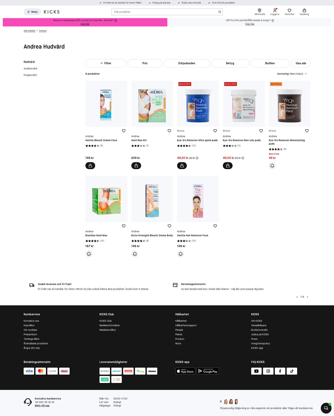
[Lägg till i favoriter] (123, 130)
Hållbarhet (181, 320)
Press (254, 338)
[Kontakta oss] (326, 408)
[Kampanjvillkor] (197, 158)
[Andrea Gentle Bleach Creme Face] (106, 125)
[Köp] (90, 165)
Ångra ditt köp (32, 348)
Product (179, 338)
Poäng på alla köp (161, 2)
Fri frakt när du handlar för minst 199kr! (122, 2)
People (179, 329)
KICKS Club (106, 320)
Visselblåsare (258, 325)
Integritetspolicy (260, 343)
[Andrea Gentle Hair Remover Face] (198, 216)
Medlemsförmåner (110, 325)
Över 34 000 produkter (223, 2)
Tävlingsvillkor (32, 338)
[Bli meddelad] (272, 165)
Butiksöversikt (259, 329)
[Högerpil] (307, 297)
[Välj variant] (182, 165)
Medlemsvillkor (108, 329)
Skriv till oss (42, 405)
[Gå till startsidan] (51, 11)
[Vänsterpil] (297, 297)
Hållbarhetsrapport (186, 325)
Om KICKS (256, 320)
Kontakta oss (31, 320)
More (178, 343)
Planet (178, 334)
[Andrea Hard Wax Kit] (152, 125)
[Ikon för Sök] (219, 12)
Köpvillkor (29, 325)
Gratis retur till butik (191, 2)
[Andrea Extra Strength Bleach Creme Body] (152, 216)
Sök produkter (122, 11)
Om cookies (30, 329)
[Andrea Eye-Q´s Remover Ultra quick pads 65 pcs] (198, 125)
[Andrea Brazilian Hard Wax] (106, 216)
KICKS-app (257, 348)
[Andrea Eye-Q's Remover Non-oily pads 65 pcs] (243, 125)
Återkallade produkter (36, 343)
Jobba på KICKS (260, 334)
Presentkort (30, 334)
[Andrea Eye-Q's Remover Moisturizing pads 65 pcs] (289, 125)
